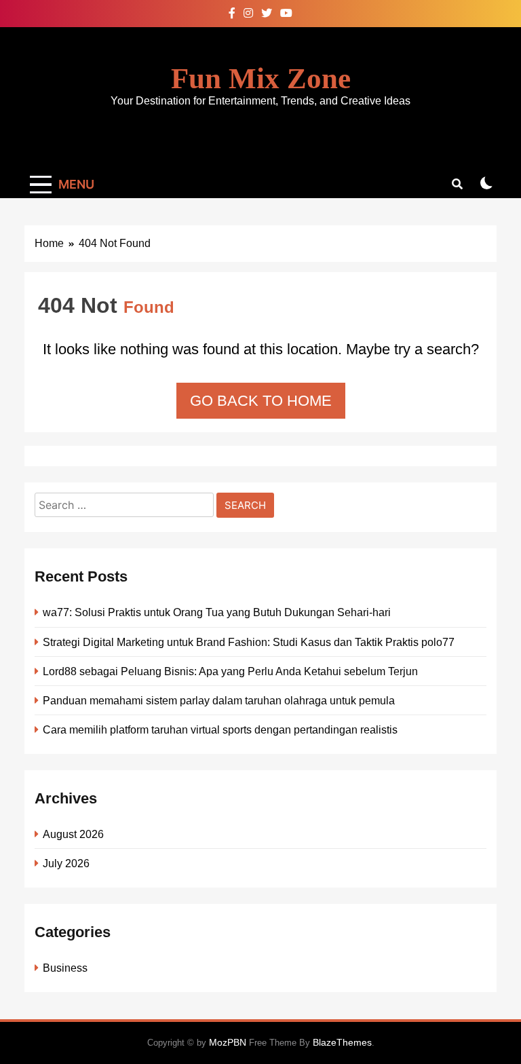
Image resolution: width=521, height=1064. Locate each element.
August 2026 (73, 834)
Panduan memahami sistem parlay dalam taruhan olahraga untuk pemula (219, 700)
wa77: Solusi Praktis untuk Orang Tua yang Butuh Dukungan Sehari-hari (217, 612)
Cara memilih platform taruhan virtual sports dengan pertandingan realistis (220, 729)
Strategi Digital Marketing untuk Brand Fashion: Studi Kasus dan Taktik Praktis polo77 (249, 642)
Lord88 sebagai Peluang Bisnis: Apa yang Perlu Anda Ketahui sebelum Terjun (230, 671)
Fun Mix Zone (261, 78)
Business (65, 968)
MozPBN (227, 1042)
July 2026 (66, 863)
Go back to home (261, 400)
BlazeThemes (342, 1042)
